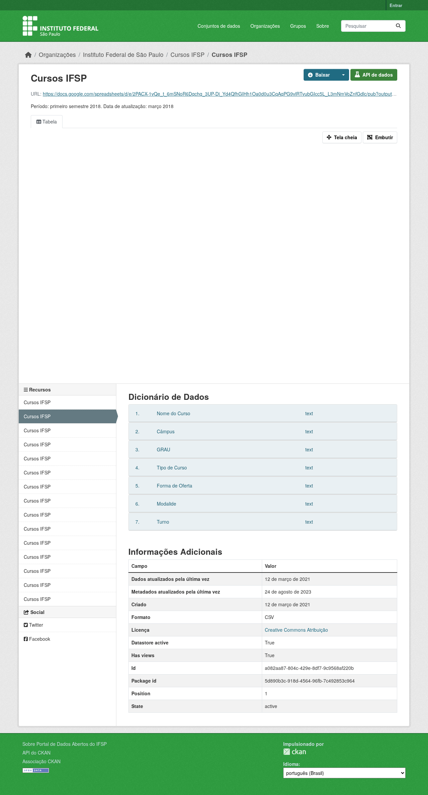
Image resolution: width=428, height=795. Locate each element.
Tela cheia (345, 137)
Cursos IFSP (188, 54)
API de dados (377, 74)
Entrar (396, 5)
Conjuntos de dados (219, 25)
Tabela (49, 121)
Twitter (35, 624)
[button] (341, 75)
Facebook (39, 638)
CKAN (294, 751)
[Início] (28, 54)
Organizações (265, 25)
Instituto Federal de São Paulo (123, 54)
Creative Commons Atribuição (296, 629)
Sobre (322, 25)
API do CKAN (36, 752)
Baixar (322, 74)
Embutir (384, 137)
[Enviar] (398, 26)
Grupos (298, 25)
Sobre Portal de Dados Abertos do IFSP (64, 743)
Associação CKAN (41, 761)
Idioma (291, 764)
